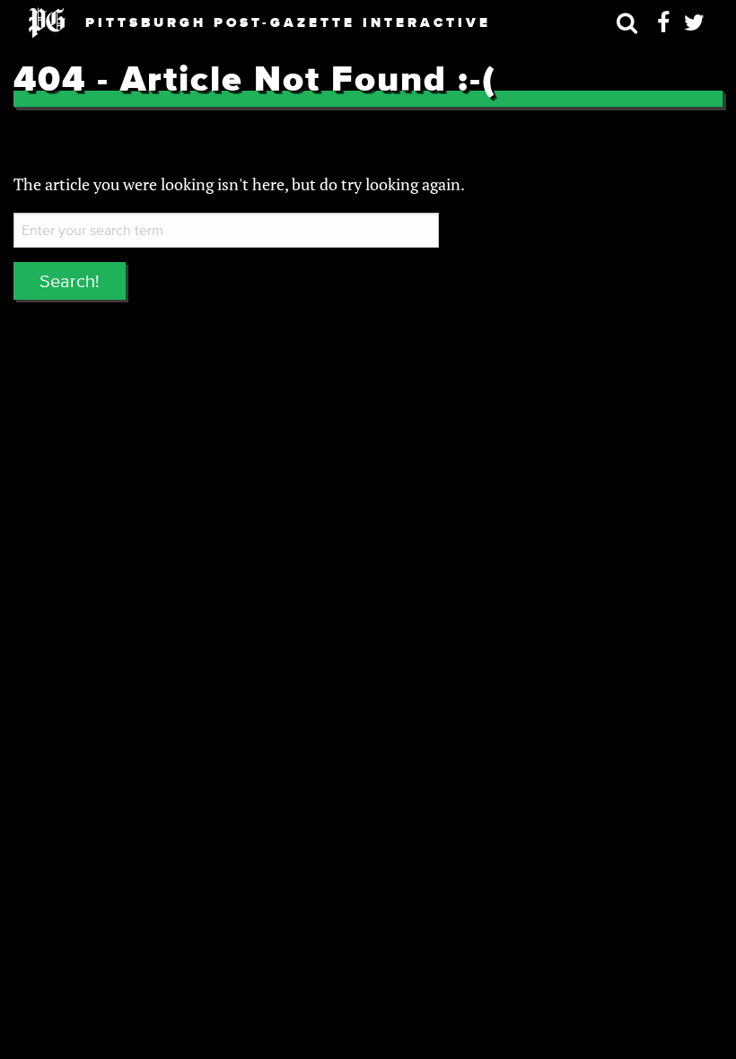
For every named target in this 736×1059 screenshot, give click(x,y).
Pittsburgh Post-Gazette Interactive (288, 22)
